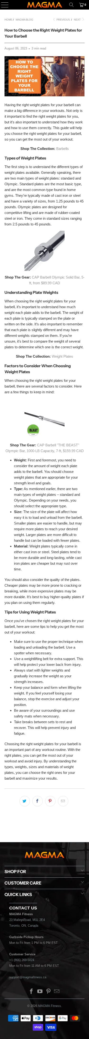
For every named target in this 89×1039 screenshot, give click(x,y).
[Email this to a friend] (63, 801)
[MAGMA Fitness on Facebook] (31, 991)
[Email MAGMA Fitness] (57, 991)
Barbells (62, 149)
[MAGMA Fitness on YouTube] (40, 991)
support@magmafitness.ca (27, 977)
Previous (63, 19)
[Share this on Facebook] (37, 801)
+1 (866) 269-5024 (21, 960)
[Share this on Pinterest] (50, 801)
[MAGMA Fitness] (44, 5)
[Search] (71, 5)
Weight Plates (62, 356)
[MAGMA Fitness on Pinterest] (48, 991)
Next (77, 19)
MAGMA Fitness (49, 1006)
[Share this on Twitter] (24, 801)
